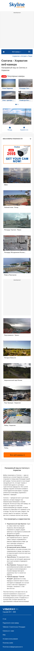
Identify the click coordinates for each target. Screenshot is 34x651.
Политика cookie (8, 643)
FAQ (4, 635)
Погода (10, 130)
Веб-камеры (16, 52)
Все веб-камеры (17, 455)
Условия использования (10, 639)
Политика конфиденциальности (13, 647)
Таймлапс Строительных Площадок (14, 627)
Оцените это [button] (24, 130)
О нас (4, 619)
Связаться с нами (8, 631)
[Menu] (29, 51)
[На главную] (3, 51)
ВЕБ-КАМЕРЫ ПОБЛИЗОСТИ (12, 139)
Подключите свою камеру (11, 623)
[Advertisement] (17, 31)
